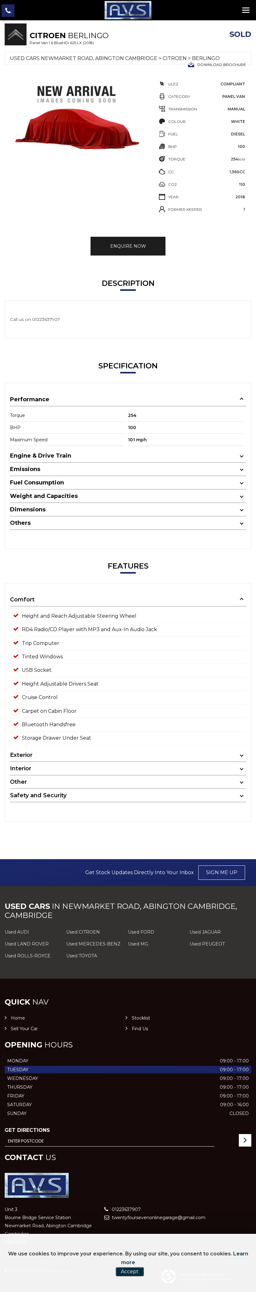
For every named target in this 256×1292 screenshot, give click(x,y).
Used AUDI (17, 932)
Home (18, 1018)
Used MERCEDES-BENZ (93, 944)
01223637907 (126, 1209)
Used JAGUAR (205, 932)
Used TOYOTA (81, 956)
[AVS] (128, 10)
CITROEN (175, 58)
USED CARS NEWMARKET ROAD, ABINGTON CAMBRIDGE (83, 58)
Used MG (138, 944)
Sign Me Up (221, 872)
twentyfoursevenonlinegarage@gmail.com (158, 1217)
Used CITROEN (83, 932)
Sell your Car (24, 1028)
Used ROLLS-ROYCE (28, 956)
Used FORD (141, 932)
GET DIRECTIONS (27, 1130)
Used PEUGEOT (207, 944)
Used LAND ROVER (27, 944)
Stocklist (141, 1018)
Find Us (140, 1028)
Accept (130, 1271)
